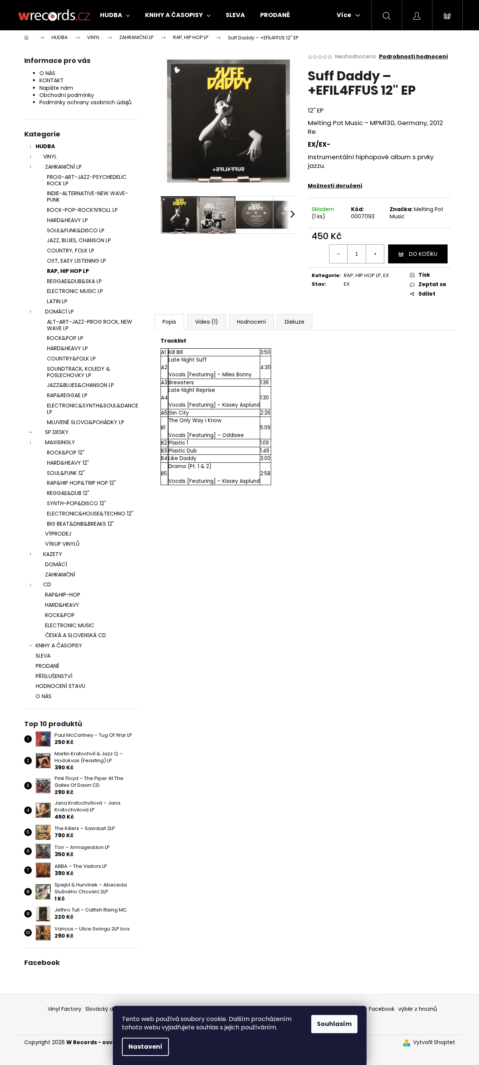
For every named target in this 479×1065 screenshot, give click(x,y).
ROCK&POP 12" (65, 452)
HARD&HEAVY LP (67, 220)
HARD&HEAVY (62, 605)
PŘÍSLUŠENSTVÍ (54, 676)
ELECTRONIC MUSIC (69, 625)
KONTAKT (51, 80)
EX (386, 275)
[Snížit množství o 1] (338, 254)
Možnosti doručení (335, 186)
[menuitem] (114, 15)
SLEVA (43, 655)
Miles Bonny (237, 374)
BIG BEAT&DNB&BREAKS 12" (80, 524)
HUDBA (45, 146)
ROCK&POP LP (65, 338)
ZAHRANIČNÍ (60, 574)
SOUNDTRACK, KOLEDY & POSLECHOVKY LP (78, 372)
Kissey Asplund (241, 405)
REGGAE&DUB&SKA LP (74, 281)
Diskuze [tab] (294, 322)
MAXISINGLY (60, 442)
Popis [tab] (169, 322)
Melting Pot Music (416, 212)
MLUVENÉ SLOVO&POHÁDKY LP (85, 422)
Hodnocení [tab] (251, 322)
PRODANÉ (47, 666)
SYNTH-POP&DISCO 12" (76, 503)
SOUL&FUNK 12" (66, 473)
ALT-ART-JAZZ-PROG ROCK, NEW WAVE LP (89, 325)
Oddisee (233, 435)
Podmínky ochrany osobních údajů (85, 102)
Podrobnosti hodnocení (413, 56)
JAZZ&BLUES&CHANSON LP (80, 385)
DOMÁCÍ (56, 564)
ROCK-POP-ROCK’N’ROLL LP (82, 210)
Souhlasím (334, 1024)
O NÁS (47, 73)
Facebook (382, 1009)
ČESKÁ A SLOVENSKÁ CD (75, 635)
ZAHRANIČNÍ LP (63, 167)
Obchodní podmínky (66, 95)
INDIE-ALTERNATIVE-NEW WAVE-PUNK (87, 197)
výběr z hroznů (417, 1009)
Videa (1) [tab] (206, 322)
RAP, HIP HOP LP (68, 271)
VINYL (50, 156)
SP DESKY (57, 432)
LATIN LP (57, 301)
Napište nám (56, 88)
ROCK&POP (60, 615)
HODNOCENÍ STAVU (60, 686)
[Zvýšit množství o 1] (375, 254)
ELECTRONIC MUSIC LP (75, 291)
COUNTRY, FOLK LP (70, 250)
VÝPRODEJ (58, 533)
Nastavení (145, 1046)
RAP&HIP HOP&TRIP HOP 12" (81, 483)
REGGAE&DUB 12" (68, 493)
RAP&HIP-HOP (62, 594)
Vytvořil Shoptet (434, 1042)
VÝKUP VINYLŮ (62, 544)
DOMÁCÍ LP (59, 311)
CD (47, 584)
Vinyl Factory (64, 1009)
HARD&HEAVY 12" (68, 463)
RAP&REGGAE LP (67, 395)
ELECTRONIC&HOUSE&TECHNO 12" (90, 513)
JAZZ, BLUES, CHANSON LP (79, 240)
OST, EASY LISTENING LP (76, 261)
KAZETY (52, 554)
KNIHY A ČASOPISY (59, 645)
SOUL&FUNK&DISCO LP (76, 230)
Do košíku (423, 254)
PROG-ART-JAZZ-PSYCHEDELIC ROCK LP (86, 180)
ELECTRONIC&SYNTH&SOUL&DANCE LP (92, 409)
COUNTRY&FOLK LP (71, 358)
